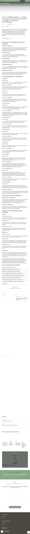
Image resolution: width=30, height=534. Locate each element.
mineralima (21, 106)
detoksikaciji (4, 108)
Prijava (14, 463)
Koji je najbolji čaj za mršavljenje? (9, 267)
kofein (20, 235)
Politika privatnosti (4, 528)
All (15, 456)
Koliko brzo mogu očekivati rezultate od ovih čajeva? (12, 279)
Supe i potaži (4, 419)
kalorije (15, 50)
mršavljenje (15, 30)
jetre (18, 67)
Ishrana (10, 441)
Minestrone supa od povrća (7, 421)
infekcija (3, 33)
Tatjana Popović (10, 24)
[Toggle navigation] (28, 3)
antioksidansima (11, 82)
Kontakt (3, 524)
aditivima (15, 219)
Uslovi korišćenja (4, 527)
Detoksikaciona (4, 66)
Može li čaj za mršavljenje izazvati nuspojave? (11, 271)
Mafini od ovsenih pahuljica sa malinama (9, 425)
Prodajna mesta (5, 522)
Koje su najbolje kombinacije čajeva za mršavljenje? (12, 273)
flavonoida (22, 172)
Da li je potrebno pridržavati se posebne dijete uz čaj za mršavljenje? (13, 282)
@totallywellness (15, 507)
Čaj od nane (4, 150)
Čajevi (3, 54)
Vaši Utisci (4, 518)
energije (11, 202)
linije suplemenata (19, 254)
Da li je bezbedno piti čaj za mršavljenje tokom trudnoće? (13, 275)
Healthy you (15, 459)
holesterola (24, 95)
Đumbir (3, 121)
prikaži (10, 38)
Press (3, 523)
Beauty (16, 457)
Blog (3, 15)
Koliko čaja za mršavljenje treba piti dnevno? (11, 269)
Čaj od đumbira (4, 125)
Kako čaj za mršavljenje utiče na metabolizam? (11, 277)
